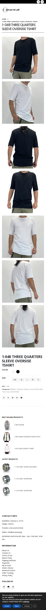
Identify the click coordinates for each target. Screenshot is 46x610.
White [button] (13, 371)
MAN (41, 389)
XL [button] (21, 380)
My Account (6, 565)
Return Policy (7, 558)
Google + (17, 398)
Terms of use (7, 555)
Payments (6, 563)
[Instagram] (42, 1)
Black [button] (18, 371)
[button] (24, 10)
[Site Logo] (11, 10)
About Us (5, 550)
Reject (17, 606)
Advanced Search (8, 570)
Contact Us (6, 553)
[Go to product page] (7, 425)
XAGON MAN (14, 392)
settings (26, 602)
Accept (7, 606)
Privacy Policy (7, 575)
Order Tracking (7, 573)
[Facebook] (38, 1)
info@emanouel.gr (15, 532)
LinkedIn (13, 398)
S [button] (38, 380)
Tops (4, 392)
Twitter (8, 398)
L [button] (27, 380)
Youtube (8, 587)
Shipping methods (9, 560)
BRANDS (13, 389)
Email (21, 398)
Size (3, 378)
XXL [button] (15, 380)
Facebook (4, 398)
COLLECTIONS (34, 389)
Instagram (13, 587)
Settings (27, 606)
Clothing (19, 389)
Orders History (7, 568)
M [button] (32, 380)
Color (5, 370)
